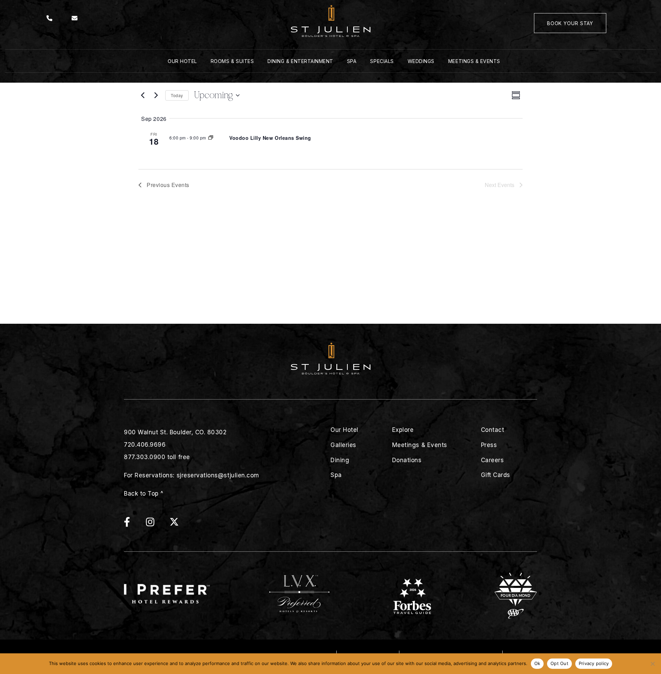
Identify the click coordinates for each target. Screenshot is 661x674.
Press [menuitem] (489, 445)
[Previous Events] (142, 95)
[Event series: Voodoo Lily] (210, 138)
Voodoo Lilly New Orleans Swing (270, 137)
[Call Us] (49, 18)
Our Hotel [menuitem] (182, 61)
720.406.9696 (145, 444)
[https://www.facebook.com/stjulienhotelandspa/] (134, 523)
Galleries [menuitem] (343, 445)
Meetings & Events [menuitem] (474, 61)
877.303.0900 (144, 457)
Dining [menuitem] (339, 460)
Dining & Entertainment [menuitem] (300, 61)
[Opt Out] (652, 663)
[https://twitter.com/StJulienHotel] (174, 523)
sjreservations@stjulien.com (218, 475)
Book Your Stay (570, 23)
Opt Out (559, 663)
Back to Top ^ (144, 493)
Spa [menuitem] (352, 61)
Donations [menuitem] (407, 460)
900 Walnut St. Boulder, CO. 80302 (175, 432)
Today (177, 95)
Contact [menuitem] (492, 429)
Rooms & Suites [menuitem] (232, 61)
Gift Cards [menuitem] (495, 474)
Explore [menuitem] (403, 429)
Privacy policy (594, 663)
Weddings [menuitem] (421, 61)
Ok (537, 663)
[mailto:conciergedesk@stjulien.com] (75, 18)
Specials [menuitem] (382, 61)
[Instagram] (157, 523)
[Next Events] (156, 95)
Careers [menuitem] (492, 460)
